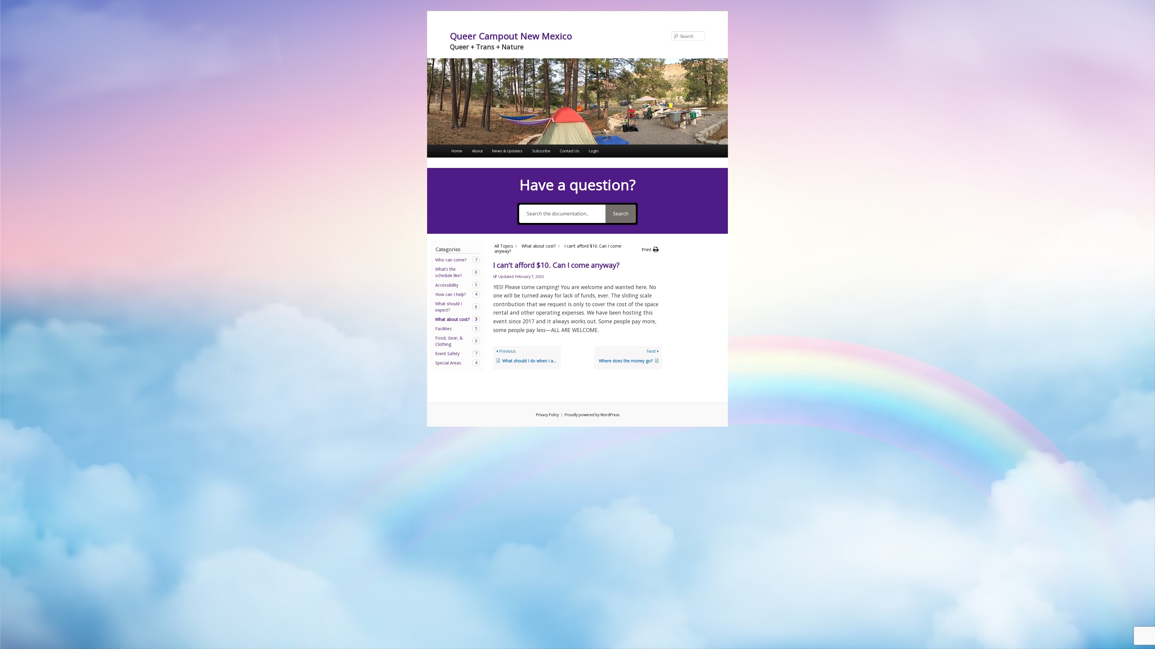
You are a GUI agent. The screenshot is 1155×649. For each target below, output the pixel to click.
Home (456, 151)
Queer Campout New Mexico (511, 36)
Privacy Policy (547, 414)
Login (594, 151)
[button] (650, 249)
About (477, 151)
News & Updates (507, 151)
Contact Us (569, 151)
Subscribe (541, 151)
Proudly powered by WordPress (592, 414)
